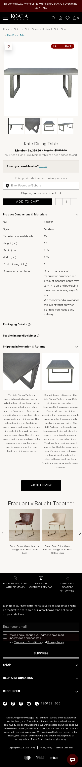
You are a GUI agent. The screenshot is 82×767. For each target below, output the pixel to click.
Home (6, 29)
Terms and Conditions (28, 642)
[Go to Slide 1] (16, 126)
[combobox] (41, 186)
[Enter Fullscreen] (72, 110)
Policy (60, 642)
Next (77, 533)
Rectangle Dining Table (54, 29)
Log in (43, 166)
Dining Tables (31, 29)
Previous (5, 533)
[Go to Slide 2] (33, 126)
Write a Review (41, 485)
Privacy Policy (46, 748)
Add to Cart (27, 201)
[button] (53, 18)
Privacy (52, 642)
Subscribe (41, 653)
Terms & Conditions (64, 748)
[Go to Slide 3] (49, 126)
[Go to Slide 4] (66, 126)
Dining (17, 29)
